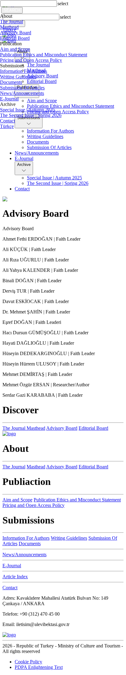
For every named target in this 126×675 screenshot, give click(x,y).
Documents (11, 82)
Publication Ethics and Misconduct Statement (43, 54)
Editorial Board (15, 38)
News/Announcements (22, 93)
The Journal (11, 21)
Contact (7, 120)
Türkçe (7, 126)
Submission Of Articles (22, 87)
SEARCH (12, 10)
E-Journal (9, 98)
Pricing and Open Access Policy (31, 60)
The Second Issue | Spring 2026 (30, 115)
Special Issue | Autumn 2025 (27, 109)
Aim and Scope (15, 49)
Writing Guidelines (18, 76)
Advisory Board (15, 32)
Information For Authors (23, 71)
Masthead (9, 27)
